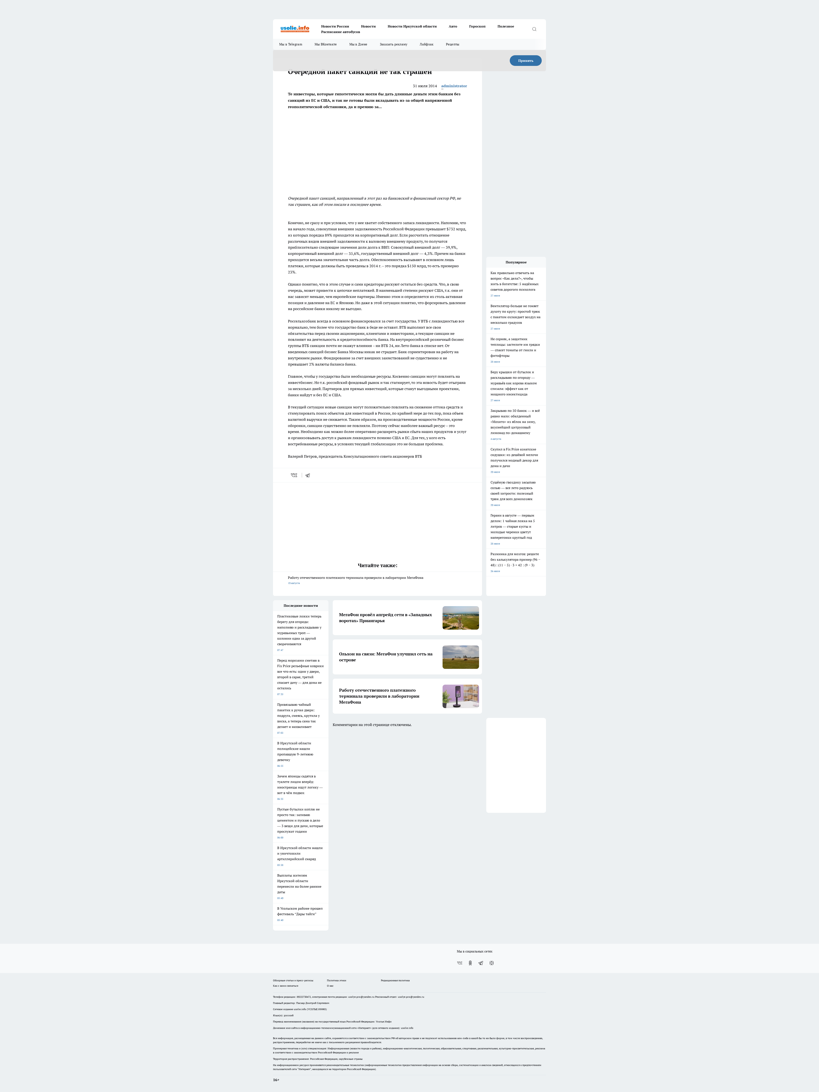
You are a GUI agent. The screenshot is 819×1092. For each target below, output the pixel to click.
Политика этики (336, 980)
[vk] (294, 475)
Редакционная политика (395, 980)
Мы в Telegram (290, 44)
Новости (368, 26)
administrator (454, 85)
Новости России (335, 26)
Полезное (506, 26)
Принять (525, 60)
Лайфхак (426, 44)
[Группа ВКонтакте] (459, 963)
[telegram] (309, 475)
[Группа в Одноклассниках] (470, 963)
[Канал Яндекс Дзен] (491, 963)
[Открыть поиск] (534, 29)
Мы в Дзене (358, 44)
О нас (330, 985)
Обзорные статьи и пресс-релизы (293, 980)
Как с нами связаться (285, 985)
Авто (453, 26)
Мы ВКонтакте (326, 44)
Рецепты (452, 44)
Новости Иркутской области (412, 26)
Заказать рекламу (394, 44)
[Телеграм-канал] (481, 963)
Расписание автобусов (340, 32)
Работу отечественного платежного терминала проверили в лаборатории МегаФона (355, 580)
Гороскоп (477, 26)
